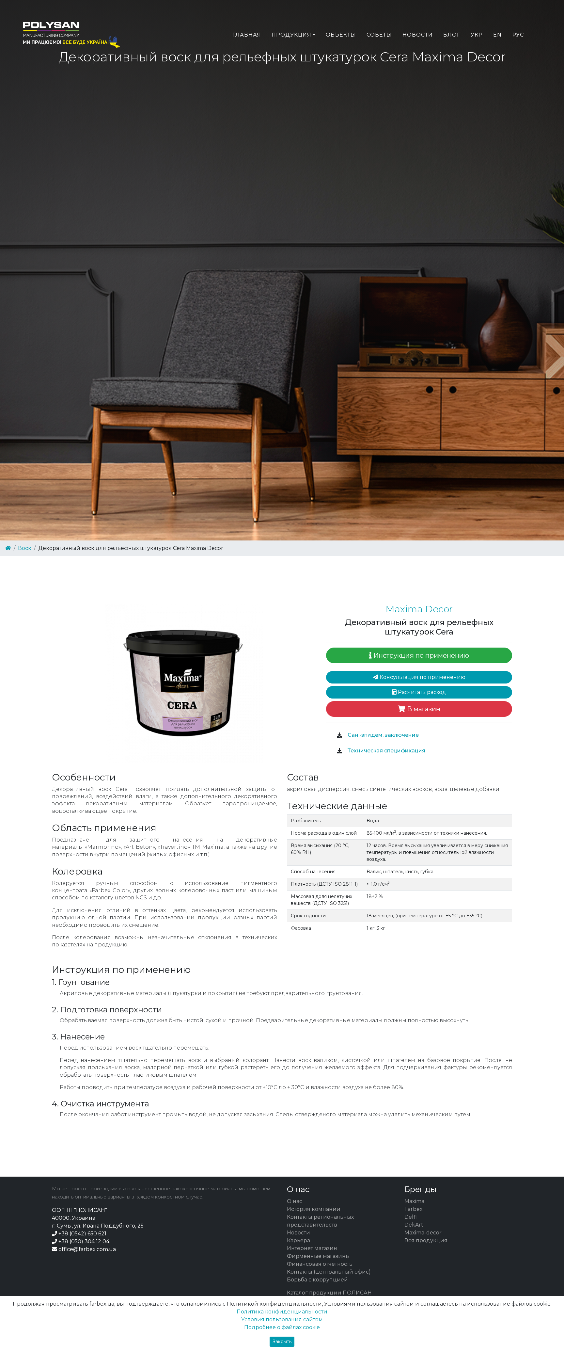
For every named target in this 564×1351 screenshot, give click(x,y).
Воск (24, 548)
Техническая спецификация (385, 751)
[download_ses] (339, 735)
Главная (246, 35)
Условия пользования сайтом (282, 1319)
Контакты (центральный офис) (329, 1272)
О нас (294, 1201)
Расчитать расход (421, 692)
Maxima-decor (423, 1233)
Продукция (291, 35)
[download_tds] (339, 751)
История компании (313, 1209)
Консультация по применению (421, 677)
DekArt (413, 1225)
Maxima (414, 1201)
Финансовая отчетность (319, 1264)
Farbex (413, 1209)
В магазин (422, 709)
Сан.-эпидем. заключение (382, 735)
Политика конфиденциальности (282, 1312)
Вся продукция (425, 1240)
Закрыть (282, 1341)
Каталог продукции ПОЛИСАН (329, 1293)
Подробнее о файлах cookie (282, 1327)
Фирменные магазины (318, 1256)
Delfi (410, 1217)
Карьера (298, 1240)
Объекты (341, 35)
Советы (379, 35)
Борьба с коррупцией (317, 1280)
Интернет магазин (312, 1248)
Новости (417, 35)
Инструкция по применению (420, 655)
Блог (451, 35)
